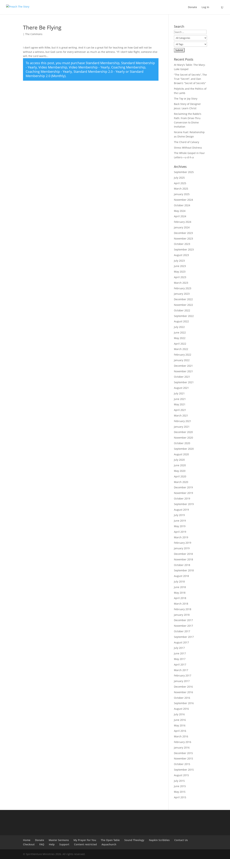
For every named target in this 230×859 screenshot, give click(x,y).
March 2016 (181, 736)
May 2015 (179, 791)
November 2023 (183, 238)
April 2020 (180, 476)
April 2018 (180, 598)
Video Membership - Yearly (89, 67)
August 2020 (181, 454)
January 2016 (182, 747)
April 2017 (180, 664)
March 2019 (181, 537)
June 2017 (180, 653)
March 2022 (181, 349)
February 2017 (182, 675)
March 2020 (181, 482)
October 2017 (182, 631)
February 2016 (182, 742)
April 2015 (180, 797)
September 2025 (184, 172)
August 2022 (181, 321)
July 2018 (179, 581)
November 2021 (183, 371)
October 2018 (182, 565)
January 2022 (182, 360)
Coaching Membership (128, 67)
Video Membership (52, 67)
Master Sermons (59, 840)
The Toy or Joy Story (185, 98)
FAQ (41, 844)
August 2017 (181, 642)
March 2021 (181, 415)
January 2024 (182, 227)
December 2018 (183, 554)
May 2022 (179, 338)
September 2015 (184, 769)
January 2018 (182, 614)
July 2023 (179, 260)
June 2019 (180, 520)
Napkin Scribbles (159, 840)
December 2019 (183, 487)
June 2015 (180, 786)
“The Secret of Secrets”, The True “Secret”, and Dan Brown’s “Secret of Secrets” (190, 79)
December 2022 (183, 299)
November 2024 (183, 199)
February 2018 (182, 609)
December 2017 (183, 620)
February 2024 (182, 222)
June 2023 (180, 266)
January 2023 (182, 293)
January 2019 (182, 548)
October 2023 (182, 244)
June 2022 (180, 332)
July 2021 (179, 393)
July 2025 (179, 177)
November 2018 (183, 559)
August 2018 (181, 576)
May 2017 (179, 659)
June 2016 (180, 720)
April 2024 (180, 216)
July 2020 (179, 459)
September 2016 (184, 703)
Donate (192, 7)
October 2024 (182, 205)
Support (64, 844)
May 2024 (179, 211)
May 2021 (179, 404)
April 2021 (180, 410)
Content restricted (85, 844)
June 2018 (180, 587)
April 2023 (180, 277)
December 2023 (183, 233)
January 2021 (182, 426)
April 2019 (180, 531)
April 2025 (180, 183)
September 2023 (184, 249)
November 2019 (183, 493)
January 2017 (182, 681)
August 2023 (181, 255)
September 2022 (184, 316)
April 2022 (180, 343)
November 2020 (183, 437)
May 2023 (179, 271)
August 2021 (181, 388)
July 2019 (179, 515)
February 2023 (182, 288)
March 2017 (181, 670)
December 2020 (183, 432)
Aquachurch (109, 844)
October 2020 (182, 443)
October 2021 (182, 376)
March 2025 (181, 188)
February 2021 (182, 421)
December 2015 (183, 753)
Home (26, 840)
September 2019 (184, 504)
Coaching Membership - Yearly (49, 71)
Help (52, 844)
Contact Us (181, 840)
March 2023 (181, 282)
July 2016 (179, 714)
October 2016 (182, 697)
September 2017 (184, 637)
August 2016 (181, 708)
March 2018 (181, 603)
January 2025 (182, 194)
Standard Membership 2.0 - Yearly (99, 71)
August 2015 (181, 775)
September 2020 (184, 448)
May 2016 (179, 725)
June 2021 (180, 399)
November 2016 (183, 692)
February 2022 (182, 354)
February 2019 (182, 542)
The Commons (33, 34)
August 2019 (181, 509)
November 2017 (183, 625)
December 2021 (183, 365)
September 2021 (184, 382)
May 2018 (179, 592)
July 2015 (179, 780)
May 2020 (179, 471)
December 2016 (183, 686)
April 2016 (180, 731)
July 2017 (179, 648)
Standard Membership (102, 63)
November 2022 (183, 305)
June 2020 (180, 465)
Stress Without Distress (188, 147)
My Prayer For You (84, 840)
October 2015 (182, 764)
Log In (205, 7)
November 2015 (183, 758)
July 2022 (179, 327)
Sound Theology (134, 840)
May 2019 (179, 526)
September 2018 (184, 570)
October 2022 (182, 310)
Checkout (29, 844)
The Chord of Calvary (186, 142)
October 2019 (182, 498)
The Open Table (110, 840)
